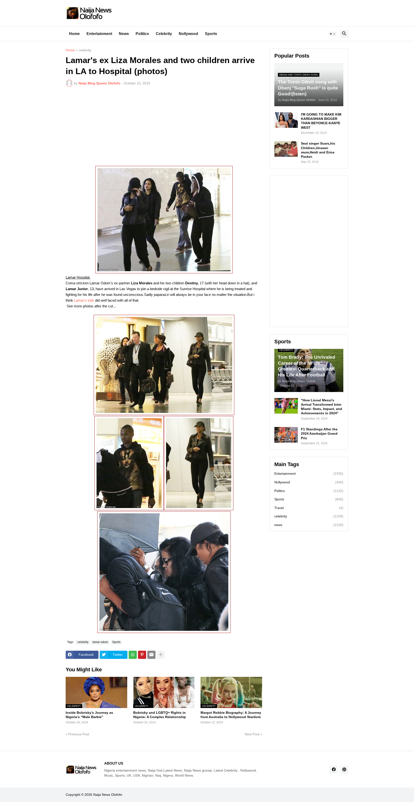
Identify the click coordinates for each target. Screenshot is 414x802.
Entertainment (99, 34)
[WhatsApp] (133, 655)
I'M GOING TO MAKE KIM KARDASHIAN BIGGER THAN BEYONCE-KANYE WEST (321, 120)
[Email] (151, 655)
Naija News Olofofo (107, 794)
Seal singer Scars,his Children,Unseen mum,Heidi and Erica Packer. (318, 149)
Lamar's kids (84, 300)
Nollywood (188, 34)
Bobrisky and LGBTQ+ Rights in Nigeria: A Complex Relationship (159, 715)
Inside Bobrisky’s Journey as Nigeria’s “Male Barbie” (89, 715)
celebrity (85, 50)
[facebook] (334, 770)
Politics (142, 34)
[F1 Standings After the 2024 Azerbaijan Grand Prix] (286, 435)
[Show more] (161, 655)
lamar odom (100, 642)
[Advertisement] (164, 126)
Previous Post (78, 734)
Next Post (252, 734)
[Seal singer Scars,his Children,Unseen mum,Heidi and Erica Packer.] (286, 149)
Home (74, 34)
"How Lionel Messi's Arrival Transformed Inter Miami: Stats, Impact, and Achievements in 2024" (321, 406)
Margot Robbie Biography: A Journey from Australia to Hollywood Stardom (231, 715)
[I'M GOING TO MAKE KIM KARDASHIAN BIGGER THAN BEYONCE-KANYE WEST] (286, 120)
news (308, 525)
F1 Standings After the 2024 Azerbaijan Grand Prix (319, 433)
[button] (332, 33)
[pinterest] (344, 770)
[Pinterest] (142, 655)
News (124, 34)
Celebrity (164, 34)
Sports (211, 34)
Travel (308, 508)
